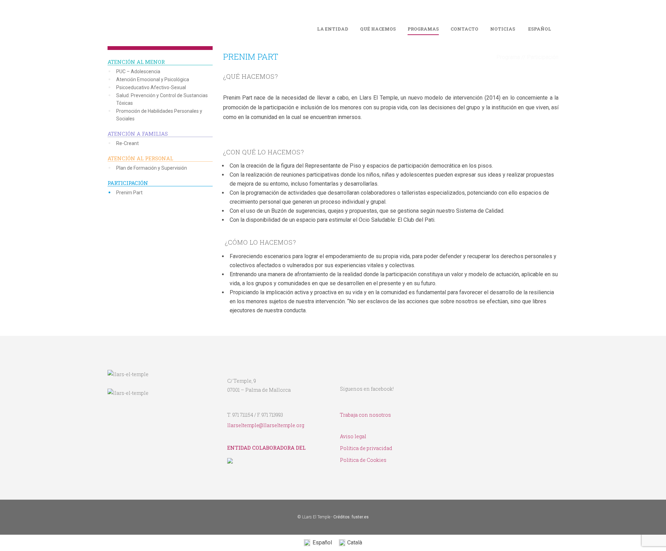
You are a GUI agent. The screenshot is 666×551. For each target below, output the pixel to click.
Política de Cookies (363, 460)
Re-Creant (127, 143)
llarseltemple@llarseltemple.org (265, 425)
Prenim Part (129, 192)
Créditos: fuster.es (351, 517)
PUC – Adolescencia (138, 71)
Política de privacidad (366, 448)
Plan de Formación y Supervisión (151, 168)
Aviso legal (353, 436)
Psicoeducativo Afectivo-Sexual (151, 87)
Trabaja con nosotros (365, 415)
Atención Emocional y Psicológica (152, 79)
